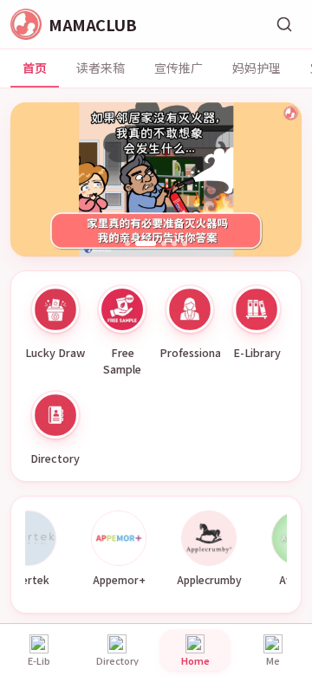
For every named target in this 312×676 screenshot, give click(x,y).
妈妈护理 (256, 67)
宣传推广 (178, 67)
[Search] (284, 24)
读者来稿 (100, 67)
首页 (35, 67)
